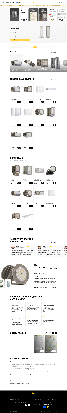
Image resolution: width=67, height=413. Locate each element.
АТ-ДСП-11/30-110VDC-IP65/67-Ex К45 (28, 99)
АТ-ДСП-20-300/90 (49, 180)
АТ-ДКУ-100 (13, 180)
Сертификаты (40, 402)
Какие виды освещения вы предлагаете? (18, 361)
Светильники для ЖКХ (54, 399)
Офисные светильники (54, 402)
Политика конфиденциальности (53, 411)
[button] (19, 37)
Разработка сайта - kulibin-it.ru (44, 411)
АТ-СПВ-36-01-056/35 (50, 203)
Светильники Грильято (47, 402)
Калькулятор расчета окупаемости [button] (20, 39)
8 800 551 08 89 (8, 2)
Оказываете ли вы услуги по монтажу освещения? (20, 374)
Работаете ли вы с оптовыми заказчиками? (19, 380)
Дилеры (35, 402)
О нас (35, 399)
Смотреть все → (54, 52)
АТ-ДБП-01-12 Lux (37, 180)
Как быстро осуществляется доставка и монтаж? (20, 383)
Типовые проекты (41, 399)
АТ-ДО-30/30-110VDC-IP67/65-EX (16, 99)
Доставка (35, 404)
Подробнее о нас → (53, 268)
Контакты (39, 404)
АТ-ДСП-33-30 (25, 203)
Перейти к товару (13, 32)
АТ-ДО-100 (13, 203)
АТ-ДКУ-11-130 (25, 180)
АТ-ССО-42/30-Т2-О (49, 99)
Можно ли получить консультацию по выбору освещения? (22, 377)
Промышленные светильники (48, 399)
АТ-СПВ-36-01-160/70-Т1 (38, 99)
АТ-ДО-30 (36, 203)
